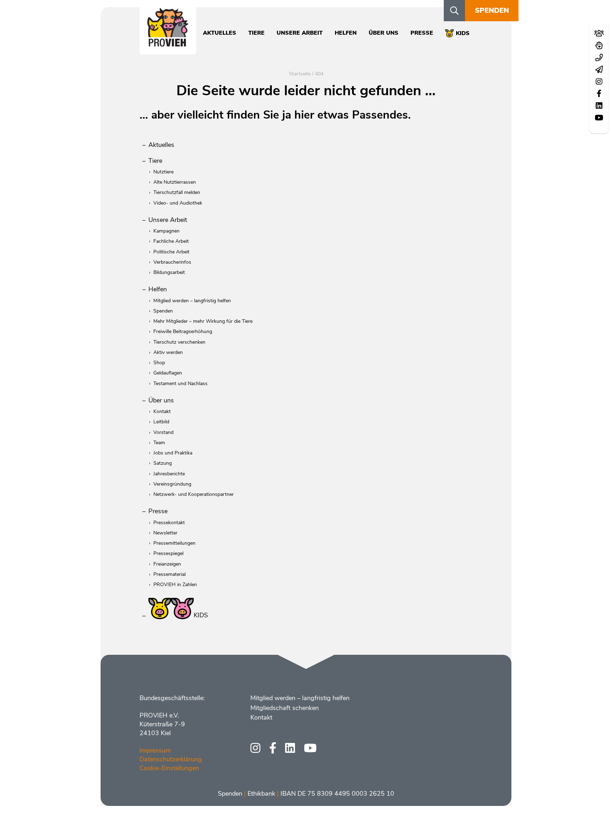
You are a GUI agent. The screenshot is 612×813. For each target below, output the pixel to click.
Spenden (492, 10)
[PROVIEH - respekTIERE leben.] (167, 43)
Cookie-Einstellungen (169, 768)
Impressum (155, 750)
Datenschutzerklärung (171, 759)
